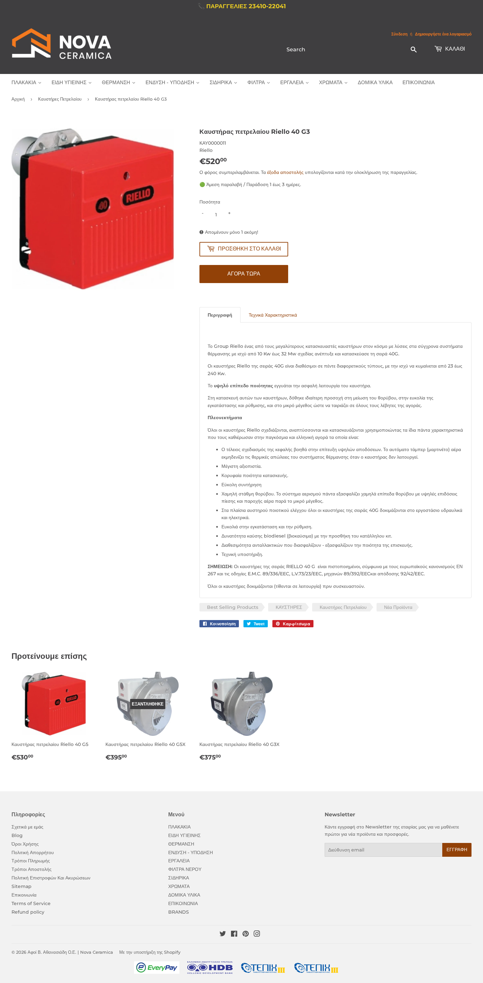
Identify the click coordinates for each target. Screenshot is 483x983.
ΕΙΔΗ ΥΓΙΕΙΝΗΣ (184, 835)
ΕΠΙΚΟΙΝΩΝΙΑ (183, 903)
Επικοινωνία (24, 895)
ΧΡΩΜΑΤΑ (179, 886)
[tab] (220, 315)
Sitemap (22, 886)
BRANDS (178, 912)
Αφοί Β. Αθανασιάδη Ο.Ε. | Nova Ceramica (70, 952)
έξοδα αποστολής (285, 172)
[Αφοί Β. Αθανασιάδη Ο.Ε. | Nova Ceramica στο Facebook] (234, 935)
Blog (17, 835)
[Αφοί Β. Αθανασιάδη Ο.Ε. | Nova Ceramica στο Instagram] (257, 935)
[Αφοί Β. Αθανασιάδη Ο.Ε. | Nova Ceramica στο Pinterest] (245, 935)
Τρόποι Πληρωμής (31, 861)
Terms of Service (31, 903)
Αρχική (18, 99)
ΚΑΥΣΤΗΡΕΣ (289, 607)
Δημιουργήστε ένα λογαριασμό (443, 34)
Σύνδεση (399, 34)
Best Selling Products (232, 607)
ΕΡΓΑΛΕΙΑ (179, 861)
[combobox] (352, 49)
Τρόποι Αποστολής (32, 869)
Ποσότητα (209, 202)
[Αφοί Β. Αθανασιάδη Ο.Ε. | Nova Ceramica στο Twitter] (222, 935)
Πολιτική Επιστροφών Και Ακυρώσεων (51, 878)
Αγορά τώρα (243, 274)
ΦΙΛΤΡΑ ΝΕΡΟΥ (184, 869)
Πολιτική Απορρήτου (33, 852)
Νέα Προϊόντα (398, 607)
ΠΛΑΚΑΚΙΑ (179, 827)
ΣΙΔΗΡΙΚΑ (178, 878)
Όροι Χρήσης (25, 844)
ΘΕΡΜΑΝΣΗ (181, 844)
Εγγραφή (457, 849)
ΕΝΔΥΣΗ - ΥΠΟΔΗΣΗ (190, 852)
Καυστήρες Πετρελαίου (59, 99)
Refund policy (28, 912)
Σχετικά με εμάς (27, 827)
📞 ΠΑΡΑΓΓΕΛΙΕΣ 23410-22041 (241, 6)
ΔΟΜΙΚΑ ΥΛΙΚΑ (184, 895)
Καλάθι (454, 49)
